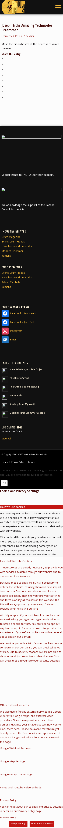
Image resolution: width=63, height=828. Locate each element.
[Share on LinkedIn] (6, 75)
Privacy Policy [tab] (8, 800)
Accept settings (18, 823)
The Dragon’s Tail (19, 377)
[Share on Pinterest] (6, 69)
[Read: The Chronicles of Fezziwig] (5, 388)
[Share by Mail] (6, 97)
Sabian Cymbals (11, 282)
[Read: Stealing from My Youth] (5, 406)
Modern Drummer (12, 251)
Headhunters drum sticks (17, 246)
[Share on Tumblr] (6, 80)
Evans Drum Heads (13, 241)
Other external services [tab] (14, 705)
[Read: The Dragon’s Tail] (5, 380)
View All (6, 438)
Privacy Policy (8, 817)
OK (4, 483)
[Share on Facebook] (6, 58)
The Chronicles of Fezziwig (24, 386)
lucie (44, 454)
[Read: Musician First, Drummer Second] (5, 414)
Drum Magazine (11, 236)
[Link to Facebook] (53, 458)
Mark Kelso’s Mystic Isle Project (26, 369)
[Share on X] (6, 64)
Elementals (15, 395)
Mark (31, 36)
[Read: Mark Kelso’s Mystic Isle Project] (5, 371)
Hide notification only (41, 823)
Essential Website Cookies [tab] (16, 561)
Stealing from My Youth (22, 404)
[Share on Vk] (6, 86)
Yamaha (6, 255)
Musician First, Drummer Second (27, 412)
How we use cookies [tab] (12, 506)
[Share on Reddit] (6, 91)
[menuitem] (56, 7)
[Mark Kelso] (26, 7)
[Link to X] (58, 458)
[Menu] (56, 7)
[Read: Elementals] (5, 397)
